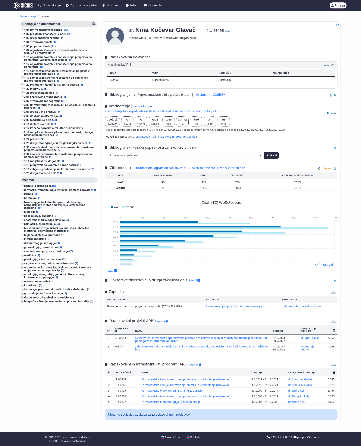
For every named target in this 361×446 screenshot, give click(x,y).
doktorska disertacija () (46, 116)
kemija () (31, 194)
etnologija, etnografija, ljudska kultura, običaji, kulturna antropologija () (54, 275)
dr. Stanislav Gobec (300, 379)
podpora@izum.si (308, 437)
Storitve (112, 5)
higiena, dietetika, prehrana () (44, 235)
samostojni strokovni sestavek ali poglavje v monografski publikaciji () (56, 79)
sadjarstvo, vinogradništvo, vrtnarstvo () (51, 263)
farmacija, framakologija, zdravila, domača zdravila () (60, 190)
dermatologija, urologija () (42, 243)
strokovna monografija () (47, 101)
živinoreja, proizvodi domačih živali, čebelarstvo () (57, 289)
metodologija (141, 106)
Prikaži (272, 155)
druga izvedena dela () (46, 173)
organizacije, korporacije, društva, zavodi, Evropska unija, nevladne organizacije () (57, 269)
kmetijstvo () (33, 285)
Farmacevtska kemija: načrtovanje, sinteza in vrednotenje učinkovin (185, 379)
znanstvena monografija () (48, 97)
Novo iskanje (51, 5)
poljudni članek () (43, 46)
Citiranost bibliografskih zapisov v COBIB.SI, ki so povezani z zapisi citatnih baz (189, 168)
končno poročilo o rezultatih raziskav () (56, 128)
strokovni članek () (44, 42)
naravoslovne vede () (38, 281)
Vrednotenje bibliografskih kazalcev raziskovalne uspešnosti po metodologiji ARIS (163, 111)
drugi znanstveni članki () (47, 38)
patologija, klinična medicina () (45, 259)
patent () (36, 139)
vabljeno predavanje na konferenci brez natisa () (62, 169)
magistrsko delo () (43, 120)
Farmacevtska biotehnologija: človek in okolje (171, 402)
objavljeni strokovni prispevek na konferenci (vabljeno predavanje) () (56, 51)
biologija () (31, 212)
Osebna (201, 95)
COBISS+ (219, 95)
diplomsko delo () (43, 124)
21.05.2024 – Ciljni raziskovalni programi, (162, 136)
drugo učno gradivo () (45, 112)
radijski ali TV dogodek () (47, 161)
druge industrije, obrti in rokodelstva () (50, 297)
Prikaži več (326, 265)
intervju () (38, 88)
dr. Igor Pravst (309, 338)
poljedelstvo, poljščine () (40, 216)
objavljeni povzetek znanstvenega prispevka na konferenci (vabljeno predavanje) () (58, 58)
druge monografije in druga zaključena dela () (60, 143)
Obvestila (155, 5)
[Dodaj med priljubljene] (337, 24)
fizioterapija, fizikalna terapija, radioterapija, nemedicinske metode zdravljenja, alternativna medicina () (54, 204)
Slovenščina (172, 437)
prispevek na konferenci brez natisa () (55, 165)
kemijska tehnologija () (40, 186)
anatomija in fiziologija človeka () (46, 220)
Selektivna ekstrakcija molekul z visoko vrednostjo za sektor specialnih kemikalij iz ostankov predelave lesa (201, 347)
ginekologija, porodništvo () (43, 247)
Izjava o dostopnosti (73, 441)
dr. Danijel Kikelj (298, 396)
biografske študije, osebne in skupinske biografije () (58, 301)
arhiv (192, 136)
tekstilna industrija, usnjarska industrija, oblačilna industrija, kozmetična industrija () (56, 229)
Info (133, 5)
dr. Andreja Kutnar (307, 347)
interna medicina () (37, 239)
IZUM (51, 437)
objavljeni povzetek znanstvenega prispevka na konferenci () (58, 65)
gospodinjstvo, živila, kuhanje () (45, 293)
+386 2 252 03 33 (281, 437)
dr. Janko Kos (296, 390)
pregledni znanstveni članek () (51, 34)
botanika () (32, 198)
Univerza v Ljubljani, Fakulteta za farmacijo (234, 306)
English (195, 437)
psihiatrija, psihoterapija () (42, 224)
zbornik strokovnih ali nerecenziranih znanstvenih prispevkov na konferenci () (59, 148)
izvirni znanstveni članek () (49, 30)
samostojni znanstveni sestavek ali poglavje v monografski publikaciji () (56, 72)
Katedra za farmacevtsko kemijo (302, 306)
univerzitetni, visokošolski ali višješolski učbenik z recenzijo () (59, 106)
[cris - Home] (23, 5)
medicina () (32, 255)
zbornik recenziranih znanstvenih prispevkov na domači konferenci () (58, 155)
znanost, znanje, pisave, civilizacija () (48, 251)
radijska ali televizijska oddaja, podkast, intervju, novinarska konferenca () (59, 133)
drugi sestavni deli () (44, 92)
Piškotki (54, 441)
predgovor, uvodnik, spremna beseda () (56, 84)
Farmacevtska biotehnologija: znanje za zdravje (172, 390)
